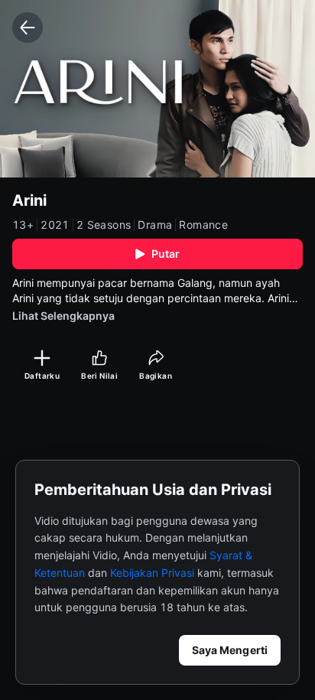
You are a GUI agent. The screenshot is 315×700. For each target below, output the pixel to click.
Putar (165, 253)
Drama (155, 225)
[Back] (27, 27)
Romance (203, 225)
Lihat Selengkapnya (63, 315)
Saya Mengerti (230, 649)
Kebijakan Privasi (152, 572)
